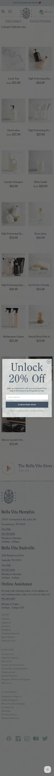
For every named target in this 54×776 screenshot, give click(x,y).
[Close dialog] (49, 362)
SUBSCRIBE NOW (27, 404)
